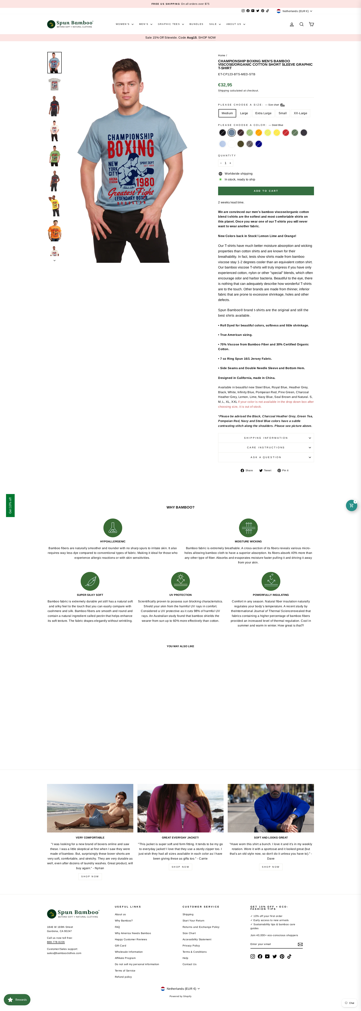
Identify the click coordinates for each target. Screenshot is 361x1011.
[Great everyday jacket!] (180, 808)
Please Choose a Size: (249, 104)
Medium (227, 113)
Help (185, 958)
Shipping (223, 90)
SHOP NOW (207, 37)
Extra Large (263, 113)
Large (244, 113)
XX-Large (300, 113)
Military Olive (240, 144)
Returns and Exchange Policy (201, 927)
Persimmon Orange (258, 132)
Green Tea (249, 132)
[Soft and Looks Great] (271, 808)
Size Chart (189, 933)
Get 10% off (10, 505)
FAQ (117, 927)
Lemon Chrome (277, 132)
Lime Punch (268, 132)
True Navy (258, 144)
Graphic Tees (169, 24)
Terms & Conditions (195, 951)
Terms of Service (125, 970)
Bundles (197, 24)
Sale (213, 24)
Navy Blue (304, 132)
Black (222, 132)
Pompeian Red (286, 132)
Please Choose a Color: (250, 125)
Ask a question (266, 457)
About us (120, 914)
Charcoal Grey (249, 144)
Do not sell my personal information (137, 964)
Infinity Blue (222, 144)
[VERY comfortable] (90, 808)
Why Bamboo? (124, 920)
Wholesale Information (129, 951)
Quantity (227, 155)
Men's (144, 24)
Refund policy (123, 976)
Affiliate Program (125, 958)
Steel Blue (231, 132)
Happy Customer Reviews (131, 939)
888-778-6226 (56, 942)
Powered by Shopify (180, 996)
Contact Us (189, 964)
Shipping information (266, 437)
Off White (231, 144)
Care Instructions (266, 447)
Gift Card (120, 945)
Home (221, 55)
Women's (123, 24)
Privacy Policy (191, 945)
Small (283, 113)
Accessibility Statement (197, 939)
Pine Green (295, 132)
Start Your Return (194, 920)
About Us (234, 24)
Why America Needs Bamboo (133, 933)
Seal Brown (240, 132)
